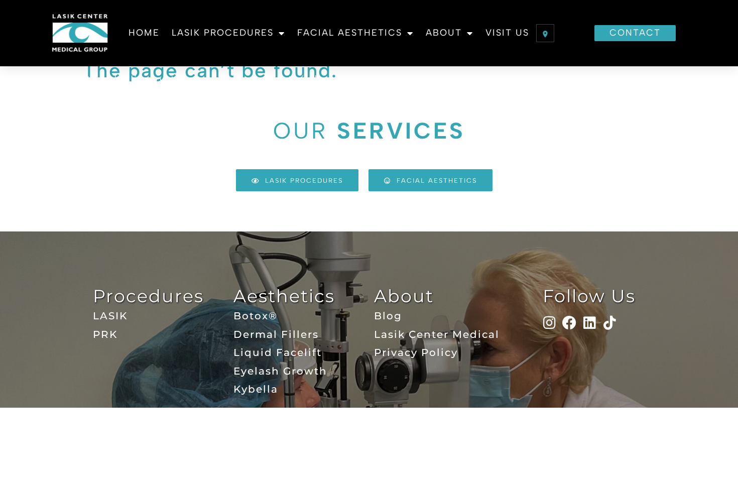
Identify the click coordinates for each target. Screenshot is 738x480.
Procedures (148, 296)
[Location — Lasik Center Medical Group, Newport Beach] (545, 33)
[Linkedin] (590, 323)
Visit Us (507, 32)
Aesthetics (284, 296)
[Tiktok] (610, 323)
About (444, 32)
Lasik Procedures (223, 32)
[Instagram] (550, 323)
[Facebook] (570, 323)
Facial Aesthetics (349, 32)
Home (144, 32)
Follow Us (589, 296)
